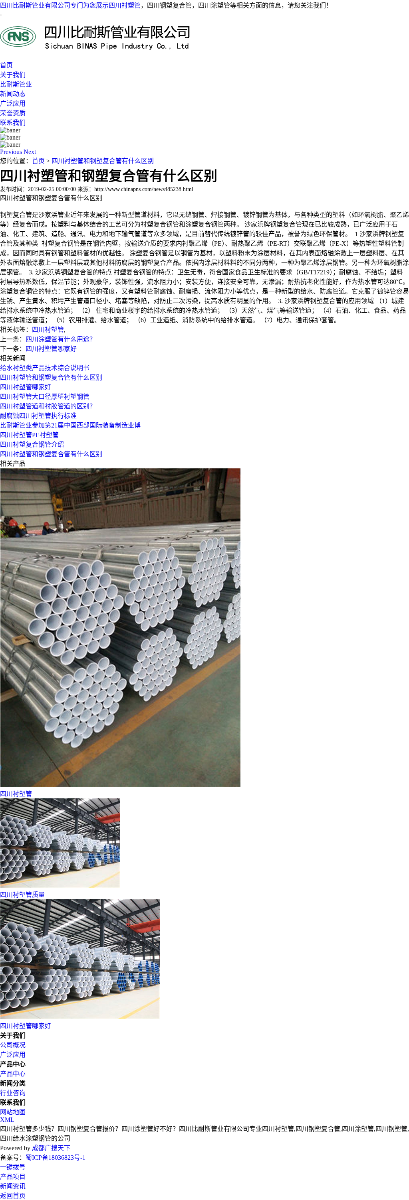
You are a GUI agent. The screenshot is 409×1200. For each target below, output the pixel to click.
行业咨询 (13, 1093)
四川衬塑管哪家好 (51, 348)
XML (7, 1119)
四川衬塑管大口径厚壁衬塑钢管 (44, 396)
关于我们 (13, 74)
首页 (6, 65)
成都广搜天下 (50, 1148)
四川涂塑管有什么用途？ (61, 339)
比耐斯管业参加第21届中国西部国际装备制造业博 (70, 425)
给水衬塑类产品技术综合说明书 (44, 368)
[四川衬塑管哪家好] (80, 1016)
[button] (12, 151)
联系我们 (13, 122)
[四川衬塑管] (120, 784)
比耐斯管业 (16, 84)
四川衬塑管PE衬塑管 (29, 435)
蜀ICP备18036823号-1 (55, 1157)
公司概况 (13, 1045)
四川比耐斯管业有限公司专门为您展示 (54, 5)
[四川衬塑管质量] (60, 885)
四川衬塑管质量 (22, 894)
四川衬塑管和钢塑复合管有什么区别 (103, 161)
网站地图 (13, 1112)
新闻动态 (13, 94)
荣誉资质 (13, 113)
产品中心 (13, 1073)
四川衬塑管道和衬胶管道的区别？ (48, 406)
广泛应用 (13, 103)
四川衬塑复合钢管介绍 (32, 444)
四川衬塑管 (125, 5)
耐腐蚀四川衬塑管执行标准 (38, 415)
